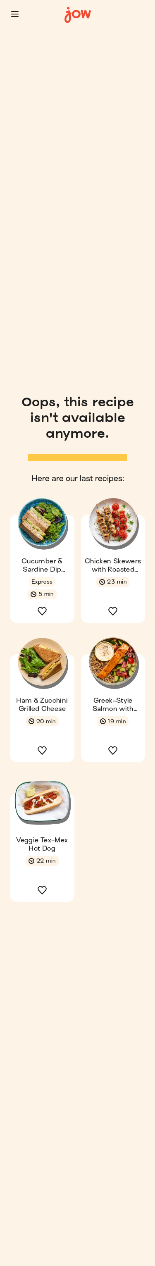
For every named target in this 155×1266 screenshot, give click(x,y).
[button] (15, 14)
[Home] (78, 15)
